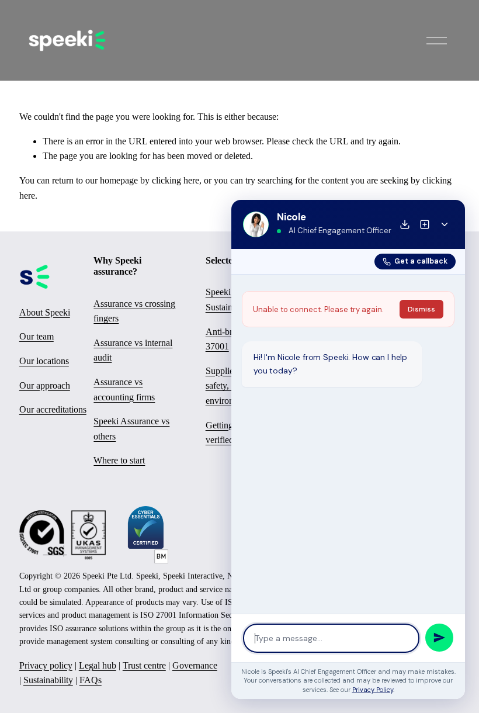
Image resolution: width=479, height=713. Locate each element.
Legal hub (97, 665)
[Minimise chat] (444, 224)
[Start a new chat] (424, 224)
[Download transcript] (405, 224)
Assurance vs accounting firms (124, 389)
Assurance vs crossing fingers (134, 311)
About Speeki (44, 312)
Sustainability (48, 680)
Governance (194, 665)
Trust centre (144, 665)
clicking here (175, 180)
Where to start (119, 460)
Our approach (44, 385)
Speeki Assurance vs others (131, 428)
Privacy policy (45, 665)
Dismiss (421, 309)
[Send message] (439, 638)
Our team (36, 336)
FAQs (90, 680)
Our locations (44, 361)
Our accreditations (52, 409)
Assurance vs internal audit (132, 350)
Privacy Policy (372, 690)
